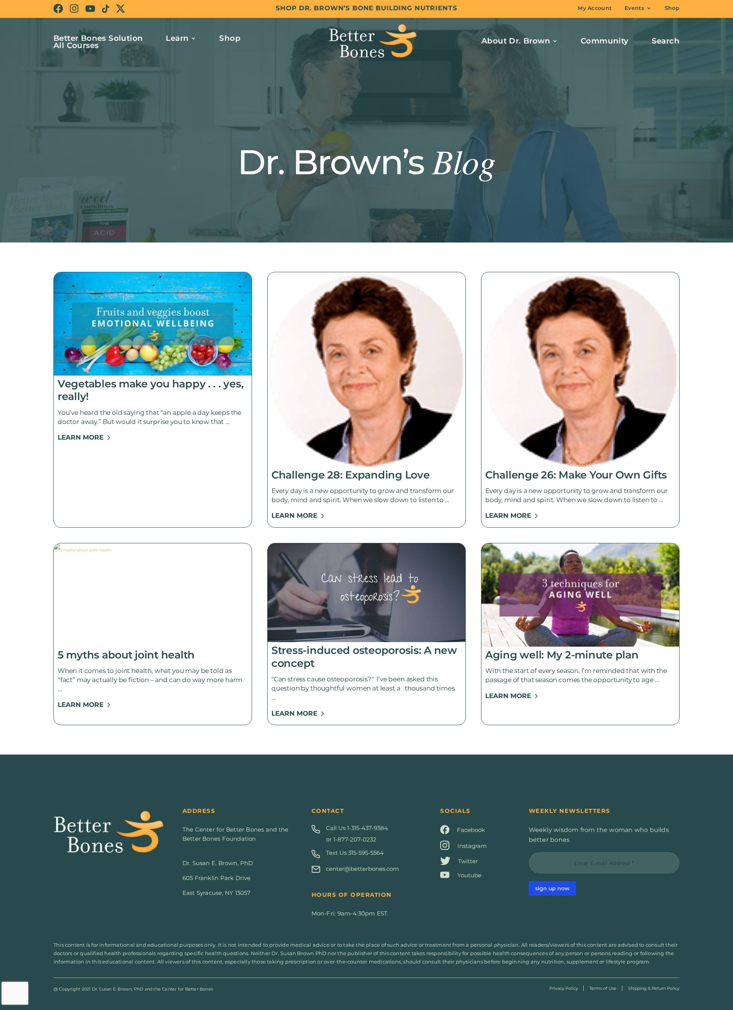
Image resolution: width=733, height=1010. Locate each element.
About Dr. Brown (515, 41)
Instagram (472, 845)
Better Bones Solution (98, 39)
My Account (595, 8)
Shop (672, 8)
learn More (80, 437)
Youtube (469, 875)
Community (605, 41)
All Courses (75, 45)
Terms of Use (603, 988)
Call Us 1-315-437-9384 (357, 828)
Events (634, 8)
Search (666, 41)
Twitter (468, 861)
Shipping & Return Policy (654, 988)
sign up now (552, 888)
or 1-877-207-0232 (351, 839)
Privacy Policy (563, 988)
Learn (177, 39)
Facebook (471, 829)
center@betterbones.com (362, 868)
